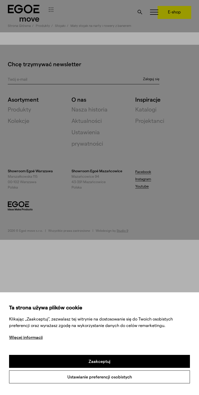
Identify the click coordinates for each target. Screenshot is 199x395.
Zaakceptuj (99, 361)
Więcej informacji (26, 337)
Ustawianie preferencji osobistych (99, 376)
